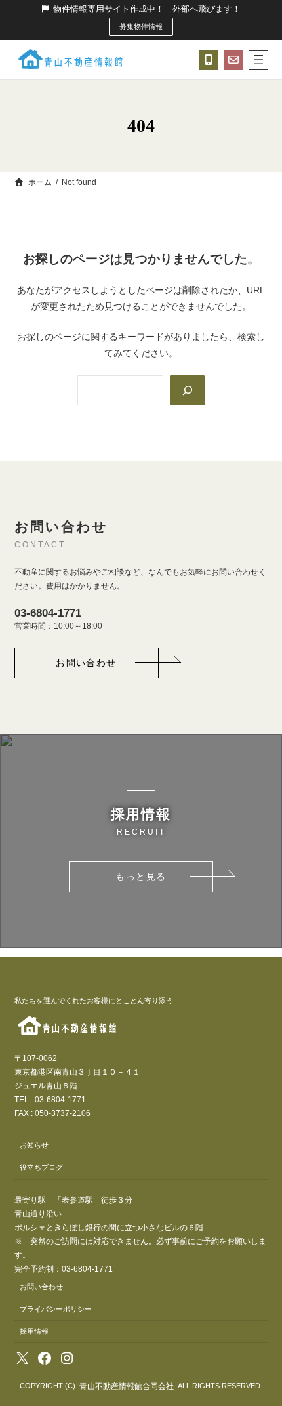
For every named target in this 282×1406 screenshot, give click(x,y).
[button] (86, 663)
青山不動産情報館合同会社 (126, 1386)
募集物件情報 (141, 26)
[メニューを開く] (258, 60)
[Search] (187, 390)
